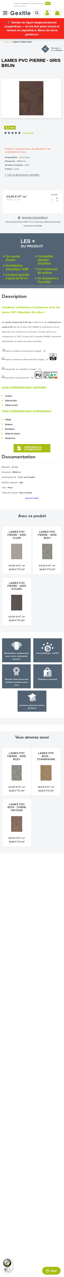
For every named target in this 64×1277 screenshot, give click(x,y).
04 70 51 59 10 (20, 6)
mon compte (47, 13)
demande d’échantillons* (35, 217)
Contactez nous (38, 3)
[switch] (7, 1269)
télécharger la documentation (32, 448)
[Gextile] (20, 13)
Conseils (17, 3)
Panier (58, 13)
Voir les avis (28, 133)
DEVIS (48, 3)
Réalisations (26, 3)
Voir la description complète (23, 175)
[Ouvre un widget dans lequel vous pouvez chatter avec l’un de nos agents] (51, 1271)
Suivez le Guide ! (32, 498)
